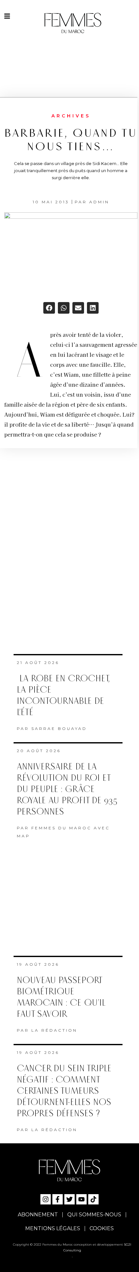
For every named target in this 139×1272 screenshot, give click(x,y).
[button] (49, 308)
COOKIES (102, 1228)
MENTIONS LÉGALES (52, 1228)
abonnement (38, 1215)
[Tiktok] (93, 1199)
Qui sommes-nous (94, 1215)
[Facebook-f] (57, 1199)
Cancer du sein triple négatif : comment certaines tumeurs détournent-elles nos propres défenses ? (64, 1091)
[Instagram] (45, 1199)
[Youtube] (81, 1199)
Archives (71, 116)
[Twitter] (69, 1199)
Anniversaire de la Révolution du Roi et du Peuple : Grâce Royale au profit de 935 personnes (67, 789)
